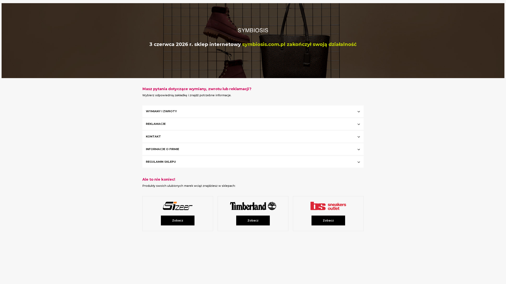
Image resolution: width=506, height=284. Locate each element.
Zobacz (177, 220)
